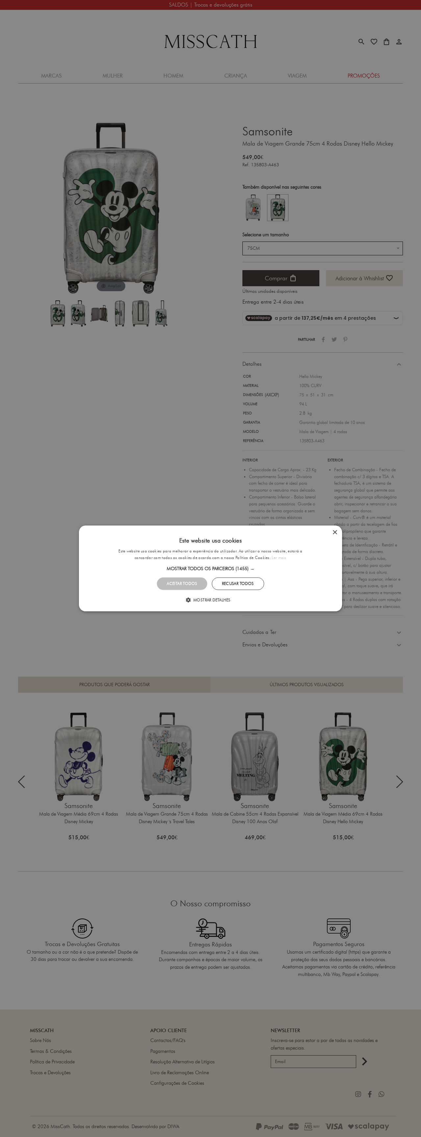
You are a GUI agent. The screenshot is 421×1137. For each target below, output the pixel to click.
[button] (211, 569)
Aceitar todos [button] (182, 583)
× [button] (334, 532)
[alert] (210, 568)
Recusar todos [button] (238, 583)
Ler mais (279, 557)
